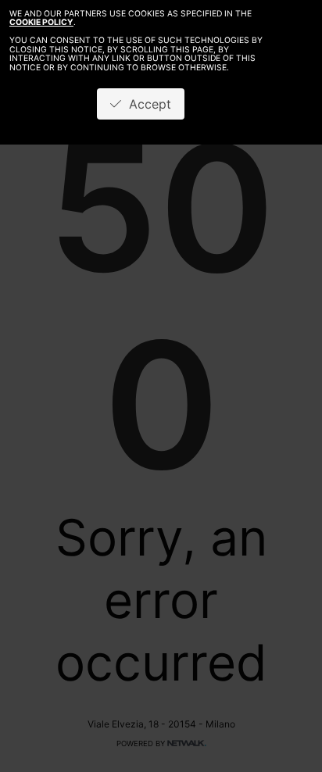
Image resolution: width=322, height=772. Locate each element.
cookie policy (41, 22)
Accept (146, 104)
